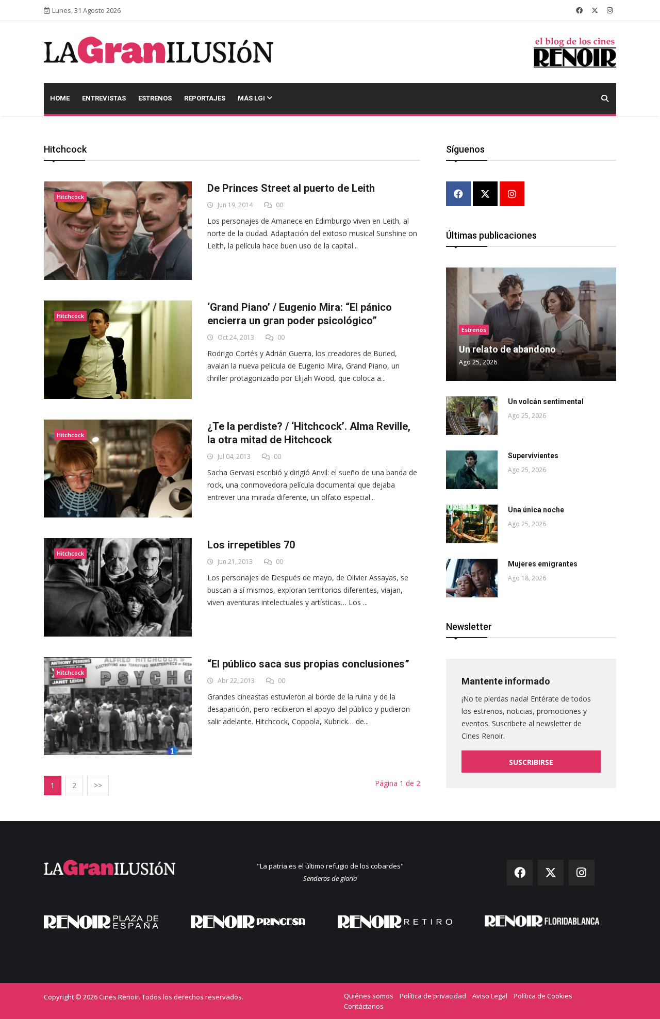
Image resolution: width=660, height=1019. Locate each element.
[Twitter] (485, 194)
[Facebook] (458, 194)
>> (98, 785)
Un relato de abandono (507, 349)
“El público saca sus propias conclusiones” (308, 664)
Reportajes (204, 98)
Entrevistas (104, 98)
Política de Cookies (543, 995)
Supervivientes (533, 456)
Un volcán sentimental (546, 401)
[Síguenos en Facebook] (579, 10)
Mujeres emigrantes (543, 564)
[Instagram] (512, 194)
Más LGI (252, 98)
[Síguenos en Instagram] (610, 10)
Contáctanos (364, 1006)
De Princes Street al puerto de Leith (291, 188)
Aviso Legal (489, 995)
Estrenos (155, 98)
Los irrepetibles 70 (251, 545)
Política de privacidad (433, 995)
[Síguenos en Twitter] (594, 10)
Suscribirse (531, 762)
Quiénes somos (368, 995)
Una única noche (536, 510)
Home (60, 98)
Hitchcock (70, 197)
